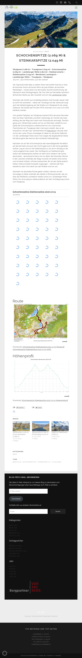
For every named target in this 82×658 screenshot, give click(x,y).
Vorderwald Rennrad (41, 644)
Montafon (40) (15, 548)
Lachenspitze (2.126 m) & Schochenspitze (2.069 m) (21, 434)
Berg (47, 51)
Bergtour (17, 462)
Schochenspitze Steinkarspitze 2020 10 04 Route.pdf (43, 347)
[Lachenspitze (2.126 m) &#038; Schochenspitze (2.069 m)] (21, 426)
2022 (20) (12, 576)
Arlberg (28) (14, 553)
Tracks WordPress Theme (31, 655)
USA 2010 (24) (14, 535)
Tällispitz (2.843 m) (41, 642)
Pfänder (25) (14, 556)
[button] (4, 653)
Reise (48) (13, 528)
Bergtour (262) (15, 546)
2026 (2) (12, 566)
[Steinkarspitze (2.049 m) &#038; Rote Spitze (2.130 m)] (40, 426)
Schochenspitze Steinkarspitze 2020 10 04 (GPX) (32, 349)
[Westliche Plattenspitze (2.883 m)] (60, 426)
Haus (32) (13, 530)
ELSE (41, 612)
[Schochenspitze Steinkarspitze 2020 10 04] (18, 202)
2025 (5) (12, 569)
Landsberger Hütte (59, 95)
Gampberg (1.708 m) (41, 634)
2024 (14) (12, 571)
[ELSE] (11, 7)
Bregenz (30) (14, 533)
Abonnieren (16, 499)
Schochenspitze (29, 462)
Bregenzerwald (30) (18, 551)
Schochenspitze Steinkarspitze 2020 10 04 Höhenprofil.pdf (45, 400)
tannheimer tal (44, 462)
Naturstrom (51, 131)
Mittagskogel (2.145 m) (41, 639)
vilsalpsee (56, 462)
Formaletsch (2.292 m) (41, 636)
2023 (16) (12, 574)
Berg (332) (13, 525)
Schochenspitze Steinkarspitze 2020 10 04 (34, 192)
